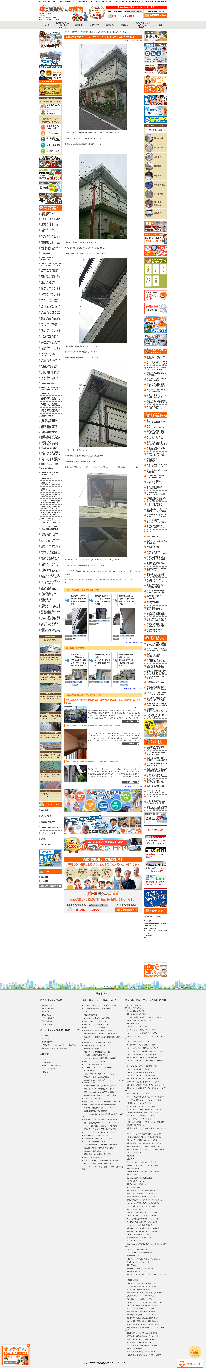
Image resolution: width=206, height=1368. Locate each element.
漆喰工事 (157, 157)
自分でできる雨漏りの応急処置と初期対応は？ (156, 614)
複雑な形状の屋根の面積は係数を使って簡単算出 (143, 1171)
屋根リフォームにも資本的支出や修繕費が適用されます (103, 1101)
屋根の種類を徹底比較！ (152, 460)
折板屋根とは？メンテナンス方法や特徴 (156, 493)
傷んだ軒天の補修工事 (134, 1241)
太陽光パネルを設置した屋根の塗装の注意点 (156, 499)
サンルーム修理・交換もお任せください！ (156, 753)
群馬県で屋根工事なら (49, 827)
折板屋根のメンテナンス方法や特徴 (139, 1103)
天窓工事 (157, 213)
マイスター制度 (47, 1024)
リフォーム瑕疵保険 (48, 1018)
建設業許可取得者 (48, 822)
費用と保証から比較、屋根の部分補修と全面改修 (157, 443)
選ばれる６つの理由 (48, 1008)
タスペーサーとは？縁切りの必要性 (49, 282)
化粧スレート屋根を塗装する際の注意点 (154, 504)
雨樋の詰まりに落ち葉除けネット (95, 1151)
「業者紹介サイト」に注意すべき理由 (155, 716)
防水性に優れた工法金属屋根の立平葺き (49, 366)
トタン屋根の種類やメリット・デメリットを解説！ (144, 1100)
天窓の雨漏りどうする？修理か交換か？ (50, 594)
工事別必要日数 (153, 536)
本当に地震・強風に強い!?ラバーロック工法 (141, 1315)
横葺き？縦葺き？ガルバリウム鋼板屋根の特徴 (157, 396)
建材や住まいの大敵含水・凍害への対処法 (49, 427)
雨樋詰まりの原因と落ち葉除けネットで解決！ (157, 775)
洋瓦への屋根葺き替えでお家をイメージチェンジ (50, 513)
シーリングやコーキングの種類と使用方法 (50, 360)
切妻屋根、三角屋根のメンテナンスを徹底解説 (50, 404)
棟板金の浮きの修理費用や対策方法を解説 (50, 248)
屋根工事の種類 (155, 130)
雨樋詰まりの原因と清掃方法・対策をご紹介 (99, 1148)
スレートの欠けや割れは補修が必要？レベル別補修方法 (145, 1097)
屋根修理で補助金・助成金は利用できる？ (155, 630)
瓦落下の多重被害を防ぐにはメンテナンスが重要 (156, 558)
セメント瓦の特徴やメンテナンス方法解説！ (50, 324)
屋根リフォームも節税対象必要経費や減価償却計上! (157, 808)
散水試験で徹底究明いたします (94, 1045)
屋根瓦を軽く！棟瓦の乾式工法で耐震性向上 (155, 575)
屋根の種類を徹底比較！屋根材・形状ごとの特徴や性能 (145, 1085)
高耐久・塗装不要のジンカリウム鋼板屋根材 (50, 552)
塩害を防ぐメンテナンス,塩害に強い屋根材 (51, 495)
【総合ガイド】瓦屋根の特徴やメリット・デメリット (145, 1082)
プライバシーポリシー (49, 833)
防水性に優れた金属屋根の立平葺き (139, 1290)
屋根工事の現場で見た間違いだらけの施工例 (155, 591)
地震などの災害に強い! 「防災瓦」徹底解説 (155, 586)
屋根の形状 (45, 393)
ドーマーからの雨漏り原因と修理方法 (49, 588)
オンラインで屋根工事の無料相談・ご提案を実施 (156, 644)
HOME (67, 32)
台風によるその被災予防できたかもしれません (157, 552)
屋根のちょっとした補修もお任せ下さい (97, 1024)
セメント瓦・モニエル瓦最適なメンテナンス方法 (50, 330)
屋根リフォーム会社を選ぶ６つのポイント (157, 542)
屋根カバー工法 (160, 148)
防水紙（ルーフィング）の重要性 (138, 1262)
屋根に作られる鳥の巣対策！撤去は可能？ (98, 1154)
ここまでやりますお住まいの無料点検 (142, 25)
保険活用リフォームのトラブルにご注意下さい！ (143, 1296)
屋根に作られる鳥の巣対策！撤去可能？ (156, 781)
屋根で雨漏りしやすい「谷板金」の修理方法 (49, 443)
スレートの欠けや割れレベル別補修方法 (155, 476)
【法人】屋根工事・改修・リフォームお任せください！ (103, 1074)
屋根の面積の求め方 (49, 383)
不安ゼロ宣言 (46, 1015)
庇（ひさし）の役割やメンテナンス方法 (50, 582)
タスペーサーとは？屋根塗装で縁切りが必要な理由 (144, 1134)
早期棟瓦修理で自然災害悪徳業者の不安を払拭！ (50, 342)
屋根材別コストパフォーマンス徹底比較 (50, 483)
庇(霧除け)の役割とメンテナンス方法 (48, 354)
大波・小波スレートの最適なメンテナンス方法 (50, 348)
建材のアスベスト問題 (49, 464)
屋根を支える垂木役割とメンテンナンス (49, 564)
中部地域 (44, 881)
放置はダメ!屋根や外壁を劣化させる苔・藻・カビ (51, 501)
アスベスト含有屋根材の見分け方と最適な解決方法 (144, 1203)
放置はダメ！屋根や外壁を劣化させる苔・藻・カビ (144, 1305)
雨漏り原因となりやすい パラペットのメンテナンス (101, 1123)
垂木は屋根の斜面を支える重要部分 (96, 1111)
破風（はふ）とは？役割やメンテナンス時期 (50, 630)
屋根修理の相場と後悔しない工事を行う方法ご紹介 (101, 1086)
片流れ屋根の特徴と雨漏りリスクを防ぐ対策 (50, 398)
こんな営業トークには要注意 (155, 677)
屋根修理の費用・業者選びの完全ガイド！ (50, 224)
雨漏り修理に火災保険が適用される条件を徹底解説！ (145, 1355)
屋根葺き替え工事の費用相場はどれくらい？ (156, 437)
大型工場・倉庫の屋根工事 (93, 1064)
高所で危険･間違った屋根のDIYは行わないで (142, 1222)
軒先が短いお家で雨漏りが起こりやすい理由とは (50, 453)
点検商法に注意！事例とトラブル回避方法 (98, 1030)
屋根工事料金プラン (91, 1015)
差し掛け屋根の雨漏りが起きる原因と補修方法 (50, 410)
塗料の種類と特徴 (155, 830)
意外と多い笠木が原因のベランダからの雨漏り (50, 270)
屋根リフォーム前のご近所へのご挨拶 (154, 655)
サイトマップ (46, 845)
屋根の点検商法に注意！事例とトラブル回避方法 (156, 688)
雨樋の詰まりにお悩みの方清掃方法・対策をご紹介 (157, 770)
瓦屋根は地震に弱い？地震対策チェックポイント (157, 580)
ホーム (46, 25)
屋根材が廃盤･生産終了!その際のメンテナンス (50, 507)
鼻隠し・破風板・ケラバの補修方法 (50, 258)
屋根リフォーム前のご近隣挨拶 (94, 1027)
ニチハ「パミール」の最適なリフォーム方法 (142, 1033)
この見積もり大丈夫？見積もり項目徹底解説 (155, 666)
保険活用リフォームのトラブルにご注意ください (157, 710)
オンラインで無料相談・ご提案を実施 (97, 1008)
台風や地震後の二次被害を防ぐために (156, 569)
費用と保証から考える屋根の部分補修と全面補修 (100, 1104)
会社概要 (158, 25)
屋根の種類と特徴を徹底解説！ (49, 214)
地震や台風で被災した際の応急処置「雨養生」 (50, 372)
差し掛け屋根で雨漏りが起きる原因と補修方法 (142, 1321)
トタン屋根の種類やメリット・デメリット (155, 488)
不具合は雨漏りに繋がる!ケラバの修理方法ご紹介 (51, 264)
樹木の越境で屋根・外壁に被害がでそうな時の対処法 (157, 704)
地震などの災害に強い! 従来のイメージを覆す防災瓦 (144, 1200)
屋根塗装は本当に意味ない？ (48, 230)
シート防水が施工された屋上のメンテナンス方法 (50, 294)
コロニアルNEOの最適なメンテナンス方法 (156, 521)
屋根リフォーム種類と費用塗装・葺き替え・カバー (157, 465)
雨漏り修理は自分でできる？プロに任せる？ (50, 236)
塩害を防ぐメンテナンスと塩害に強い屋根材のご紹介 (145, 1302)
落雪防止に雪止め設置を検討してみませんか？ (100, 1135)
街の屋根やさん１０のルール (51, 1012)
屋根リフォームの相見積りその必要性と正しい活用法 (157, 649)
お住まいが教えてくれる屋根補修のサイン (156, 449)
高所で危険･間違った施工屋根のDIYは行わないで (51, 558)
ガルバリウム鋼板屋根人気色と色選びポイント (156, 385)
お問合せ (44, 839)
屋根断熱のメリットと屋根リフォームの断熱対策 (50, 606)
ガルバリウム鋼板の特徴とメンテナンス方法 (50, 546)
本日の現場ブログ (48, 1042)
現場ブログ (75, 32)
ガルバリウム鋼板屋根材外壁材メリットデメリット (157, 402)
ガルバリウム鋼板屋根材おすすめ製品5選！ (156, 390)
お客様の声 (94, 25)
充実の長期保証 (47, 1021)
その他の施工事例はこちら (133, 642)
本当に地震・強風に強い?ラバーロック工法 (51, 378)
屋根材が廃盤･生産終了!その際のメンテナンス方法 (144, 1143)
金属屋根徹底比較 (133, 1280)
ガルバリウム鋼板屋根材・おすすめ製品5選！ (142, 1054)
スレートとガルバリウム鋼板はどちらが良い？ (156, 357)
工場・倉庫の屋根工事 (155, 786)
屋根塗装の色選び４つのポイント (154, 597)
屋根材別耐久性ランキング (48, 489)
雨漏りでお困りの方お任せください (96, 1021)
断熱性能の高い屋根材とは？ (47, 600)
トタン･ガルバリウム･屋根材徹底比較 (49, 528)
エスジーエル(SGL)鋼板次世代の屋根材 (50, 540)
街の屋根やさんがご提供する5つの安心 (62, 25)
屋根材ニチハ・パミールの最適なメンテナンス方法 (157, 510)
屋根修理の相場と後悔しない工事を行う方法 (155, 432)
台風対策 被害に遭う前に (92, 1049)
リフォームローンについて (93, 1098)
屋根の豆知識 (46, 478)
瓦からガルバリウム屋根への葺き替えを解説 (156, 368)
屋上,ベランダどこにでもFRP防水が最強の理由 (51, 306)
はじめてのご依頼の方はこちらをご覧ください (100, 1005)
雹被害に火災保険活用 (134, 1348)
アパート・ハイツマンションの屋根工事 (155, 792)
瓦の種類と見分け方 (49, 448)
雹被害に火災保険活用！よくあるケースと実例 (156, 625)
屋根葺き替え (159, 138)
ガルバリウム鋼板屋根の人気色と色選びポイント (143, 1075)
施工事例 (78, 25)
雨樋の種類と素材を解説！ (93, 1157)
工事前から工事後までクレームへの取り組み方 (156, 660)
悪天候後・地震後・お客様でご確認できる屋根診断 (144, 1017)
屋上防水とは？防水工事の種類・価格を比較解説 (50, 312)
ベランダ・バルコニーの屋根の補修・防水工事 (100, 1058)
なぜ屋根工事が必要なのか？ (156, 421)
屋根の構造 (45, 253)
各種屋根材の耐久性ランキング (137, 1271)
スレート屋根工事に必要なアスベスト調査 (141, 1206)
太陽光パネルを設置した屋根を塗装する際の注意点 (101, 1160)
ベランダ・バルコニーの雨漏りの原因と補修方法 (50, 318)
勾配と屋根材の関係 (49, 432)
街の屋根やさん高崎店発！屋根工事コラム (56, 1048)
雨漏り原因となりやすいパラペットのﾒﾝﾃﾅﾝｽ (50, 300)
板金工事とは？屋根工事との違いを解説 (50, 242)
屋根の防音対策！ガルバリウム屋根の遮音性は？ (157, 407)
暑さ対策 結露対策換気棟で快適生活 (49, 421)
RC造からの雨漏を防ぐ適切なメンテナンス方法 (143, 1219)
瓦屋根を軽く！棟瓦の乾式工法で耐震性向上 (142, 1193)
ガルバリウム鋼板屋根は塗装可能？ (156, 374)
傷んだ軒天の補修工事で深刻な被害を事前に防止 (50, 276)
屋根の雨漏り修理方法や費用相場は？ (50, 570)
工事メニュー (126, 25)
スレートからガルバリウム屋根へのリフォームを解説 (157, 363)
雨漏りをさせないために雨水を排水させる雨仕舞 (50, 437)
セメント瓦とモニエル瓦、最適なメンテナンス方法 (144, 1109)
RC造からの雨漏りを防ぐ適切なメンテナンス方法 (51, 576)
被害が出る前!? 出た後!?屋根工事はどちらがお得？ (157, 672)
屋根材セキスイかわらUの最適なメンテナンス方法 (157, 515)
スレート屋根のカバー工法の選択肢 (157, 471)
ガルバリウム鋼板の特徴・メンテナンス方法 (142, 1212)
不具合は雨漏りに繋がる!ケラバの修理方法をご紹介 (144, 1137)
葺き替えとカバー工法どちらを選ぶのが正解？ (156, 454)
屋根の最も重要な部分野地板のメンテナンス (49, 473)
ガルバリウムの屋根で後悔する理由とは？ (49, 534)
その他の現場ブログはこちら (132, 786)
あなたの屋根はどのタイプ (136, 1011)
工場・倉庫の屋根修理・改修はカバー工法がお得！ (157, 759)
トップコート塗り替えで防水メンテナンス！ (50, 624)
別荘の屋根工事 (153, 796)
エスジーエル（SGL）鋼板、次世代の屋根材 (142, 1286)
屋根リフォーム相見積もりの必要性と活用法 (99, 1092)
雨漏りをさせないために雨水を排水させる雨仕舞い (144, 1324)
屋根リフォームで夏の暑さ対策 (94, 1061)
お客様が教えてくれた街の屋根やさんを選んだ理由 (59, 1045)
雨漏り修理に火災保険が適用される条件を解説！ (156, 619)
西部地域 (44, 877)
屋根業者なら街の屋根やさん (51, 1065)
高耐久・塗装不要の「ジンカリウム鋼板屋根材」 (143, 1215)
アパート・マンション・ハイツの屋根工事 (98, 1067)
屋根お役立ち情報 (154, 547)
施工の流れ (110, 25)
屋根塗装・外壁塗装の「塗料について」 (140, 1020)
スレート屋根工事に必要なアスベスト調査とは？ (50, 618)
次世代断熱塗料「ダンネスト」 (153, 602)
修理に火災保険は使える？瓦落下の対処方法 (157, 564)
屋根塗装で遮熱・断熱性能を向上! (155, 608)
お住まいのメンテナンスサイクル (138, 1249)
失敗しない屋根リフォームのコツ (155, 426)
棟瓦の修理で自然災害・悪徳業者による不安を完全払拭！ (146, 1149)
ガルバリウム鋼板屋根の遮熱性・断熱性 (156, 379)
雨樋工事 (157, 166)
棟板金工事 (158, 194)
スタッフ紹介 (46, 816)
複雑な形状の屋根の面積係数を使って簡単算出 (50, 388)
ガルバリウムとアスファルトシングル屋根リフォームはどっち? (51, 520)
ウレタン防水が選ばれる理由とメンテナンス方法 (50, 288)
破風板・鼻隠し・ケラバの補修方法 (139, 1119)
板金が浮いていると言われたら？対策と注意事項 (157, 693)
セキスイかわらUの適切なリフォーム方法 (141, 1030)
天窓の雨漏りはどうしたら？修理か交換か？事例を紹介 (145, 1122)
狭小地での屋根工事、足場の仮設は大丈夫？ (142, 1045)
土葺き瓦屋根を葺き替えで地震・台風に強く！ (50, 336)
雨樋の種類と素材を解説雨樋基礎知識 (50, 612)
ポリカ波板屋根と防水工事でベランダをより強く (157, 764)
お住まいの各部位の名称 (50, 219)
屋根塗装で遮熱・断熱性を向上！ (138, 1184)
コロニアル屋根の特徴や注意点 (154, 482)
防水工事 (157, 176)
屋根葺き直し (159, 185)
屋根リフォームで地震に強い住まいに (97, 1052)
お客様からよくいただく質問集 (137, 1026)
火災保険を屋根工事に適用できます (96, 1055)
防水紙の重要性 (47, 468)
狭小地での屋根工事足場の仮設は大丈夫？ (155, 526)
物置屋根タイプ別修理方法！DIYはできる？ (155, 748)
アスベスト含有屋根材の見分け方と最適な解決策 (50, 459)
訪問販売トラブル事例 (155, 682)
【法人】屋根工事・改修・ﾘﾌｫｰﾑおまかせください (157, 802)
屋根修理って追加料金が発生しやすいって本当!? (156, 699)
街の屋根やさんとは (48, 1005)
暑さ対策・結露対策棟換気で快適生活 (139, 1178)
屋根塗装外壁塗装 (157, 203)
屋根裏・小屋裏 (47, 416)
